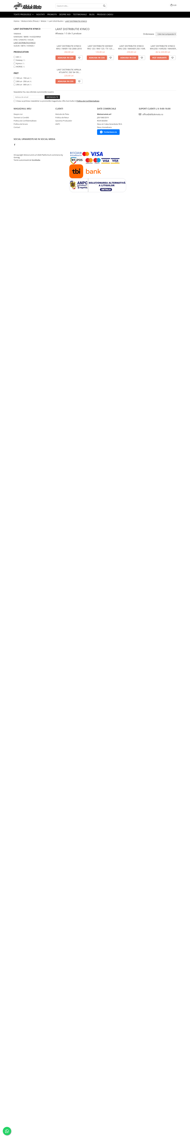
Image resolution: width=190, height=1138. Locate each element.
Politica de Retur (62, 117)
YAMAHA (17, 33)
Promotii (52, 14)
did (17, 57)
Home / (17, 21)
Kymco (19, 63)
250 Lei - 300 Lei (22, 84)
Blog (91, 14)
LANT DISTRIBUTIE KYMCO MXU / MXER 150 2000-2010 (69, 47)
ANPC (57, 124)
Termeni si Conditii (21, 117)
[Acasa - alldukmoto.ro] (27, 6)
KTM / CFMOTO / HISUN (24, 40)
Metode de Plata (62, 114)
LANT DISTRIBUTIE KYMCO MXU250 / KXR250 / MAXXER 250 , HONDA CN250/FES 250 (163, 47)
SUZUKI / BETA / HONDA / (24, 45)
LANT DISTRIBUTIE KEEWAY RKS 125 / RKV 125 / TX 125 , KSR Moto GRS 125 (100, 47)
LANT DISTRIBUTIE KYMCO (24, 42)
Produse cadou (105, 14)
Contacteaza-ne (110, 132)
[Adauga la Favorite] (79, 57)
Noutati (40, 14)
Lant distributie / (57, 21)
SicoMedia (36, 160)
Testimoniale (80, 14)
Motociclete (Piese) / (30, 21)
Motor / (44, 21)
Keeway (19, 60)
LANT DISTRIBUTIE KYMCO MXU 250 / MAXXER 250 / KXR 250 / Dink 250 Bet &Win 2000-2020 (132, 47)
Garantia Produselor (63, 120)
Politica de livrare (21, 124)
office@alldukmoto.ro (152, 114)
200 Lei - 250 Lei (22, 81)
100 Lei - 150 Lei (22, 78)
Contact (17, 127)
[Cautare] (104, 6)
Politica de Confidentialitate (88, 101)
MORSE (19, 66)
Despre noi (18, 114)
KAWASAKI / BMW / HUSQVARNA (27, 36)
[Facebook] (14, 144)
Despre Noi (65, 14)
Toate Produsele (23, 14)
